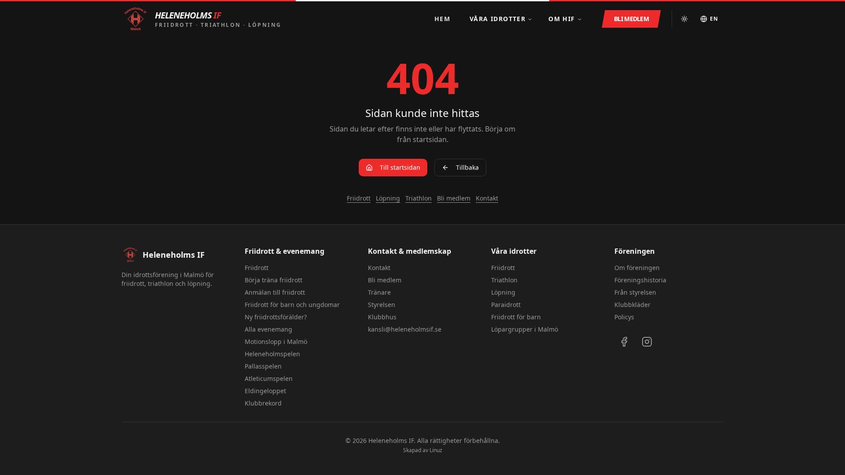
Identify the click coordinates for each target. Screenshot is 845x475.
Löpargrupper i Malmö (524, 329)
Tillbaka (467, 167)
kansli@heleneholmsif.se (404, 329)
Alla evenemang (268, 329)
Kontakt (487, 198)
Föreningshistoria (640, 280)
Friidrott (359, 198)
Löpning (388, 198)
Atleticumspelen (269, 378)
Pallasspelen (263, 366)
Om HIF (561, 19)
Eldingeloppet (265, 391)
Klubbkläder (632, 304)
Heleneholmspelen (272, 354)
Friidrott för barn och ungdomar (292, 304)
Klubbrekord (263, 403)
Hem (442, 19)
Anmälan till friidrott (275, 292)
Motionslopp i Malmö (276, 341)
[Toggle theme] (684, 19)
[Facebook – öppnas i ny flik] (624, 341)
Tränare (379, 292)
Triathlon (418, 198)
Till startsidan (400, 167)
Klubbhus (382, 317)
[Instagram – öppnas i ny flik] (647, 341)
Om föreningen (637, 267)
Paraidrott (506, 304)
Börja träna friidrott (273, 280)
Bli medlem (453, 198)
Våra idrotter (497, 19)
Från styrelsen (635, 292)
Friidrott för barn (516, 317)
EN (714, 18)
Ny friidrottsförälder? (276, 317)
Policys (624, 317)
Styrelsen (381, 304)
